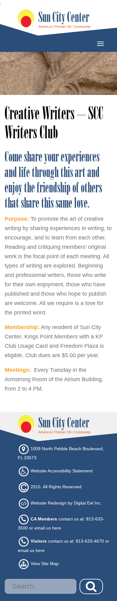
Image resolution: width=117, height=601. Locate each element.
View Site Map (45, 563)
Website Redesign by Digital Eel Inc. (66, 502)
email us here (47, 527)
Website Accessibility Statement (62, 470)
